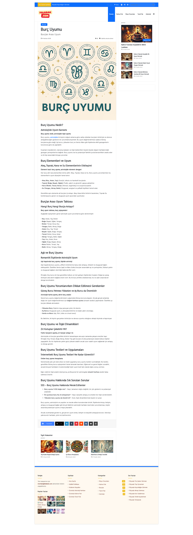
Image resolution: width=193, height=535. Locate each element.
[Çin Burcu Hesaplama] (77, 446)
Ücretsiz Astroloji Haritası (77, 490)
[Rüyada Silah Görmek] (51, 498)
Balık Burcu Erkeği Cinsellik (99, 454)
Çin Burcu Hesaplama (72, 454)
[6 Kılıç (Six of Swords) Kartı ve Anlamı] (60, 504)
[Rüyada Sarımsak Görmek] (42, 498)
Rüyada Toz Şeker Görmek (138, 481)
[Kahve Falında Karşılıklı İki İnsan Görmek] (126, 57)
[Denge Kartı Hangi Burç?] (60, 498)
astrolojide (54, 137)
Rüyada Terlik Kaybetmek (137, 497)
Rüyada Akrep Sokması (59, 4)
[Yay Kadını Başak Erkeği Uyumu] (52, 446)
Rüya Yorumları (130, 14)
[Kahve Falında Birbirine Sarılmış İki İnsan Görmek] (126, 74)
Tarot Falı (140, 14)
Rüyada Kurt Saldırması (136, 493)
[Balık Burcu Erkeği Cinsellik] (102, 446)
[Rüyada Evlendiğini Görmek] (60, 511)
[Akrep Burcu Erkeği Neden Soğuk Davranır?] (51, 504)
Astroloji (148, 14)
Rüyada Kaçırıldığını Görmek (138, 487)
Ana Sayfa (72, 481)
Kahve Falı (119, 14)
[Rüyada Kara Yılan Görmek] (51, 511)
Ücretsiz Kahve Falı (75, 493)
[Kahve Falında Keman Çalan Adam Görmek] (42, 511)
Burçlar (111, 14)
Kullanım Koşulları (74, 487)
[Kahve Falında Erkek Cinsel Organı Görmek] (126, 66)
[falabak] (45, 14)
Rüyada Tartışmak (135, 500)
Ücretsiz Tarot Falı (75, 497)
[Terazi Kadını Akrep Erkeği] (42, 505)
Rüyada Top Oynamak (136, 484)
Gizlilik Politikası (74, 484)
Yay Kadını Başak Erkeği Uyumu (50, 454)
